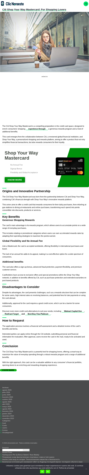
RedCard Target (12, 314)
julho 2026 (6, 392)
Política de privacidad (66, 468)
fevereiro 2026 (7, 397)
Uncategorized (7, 432)
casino (4, 428)
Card (4, 423)
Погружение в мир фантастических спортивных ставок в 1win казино (28, 457)
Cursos (5, 430)
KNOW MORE (15, 180)
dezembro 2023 (8, 416)
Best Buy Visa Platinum (38, 314)
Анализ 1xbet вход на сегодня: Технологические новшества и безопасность (31, 459)
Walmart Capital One (73, 311)
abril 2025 (6, 404)
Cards (4, 425)
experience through (37, 129)
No (48, 471)
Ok (42, 471)
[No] (86, 469)
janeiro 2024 (6, 414)
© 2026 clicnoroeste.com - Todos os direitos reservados (19, 443)
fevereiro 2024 (7, 411)
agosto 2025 (6, 402)
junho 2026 (6, 395)
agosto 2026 (6, 390)
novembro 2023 (8, 418)
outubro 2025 (7, 399)
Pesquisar (5, 447)
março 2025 (6, 406)
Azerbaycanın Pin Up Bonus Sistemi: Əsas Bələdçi (20, 455)
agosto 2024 (6, 409)
